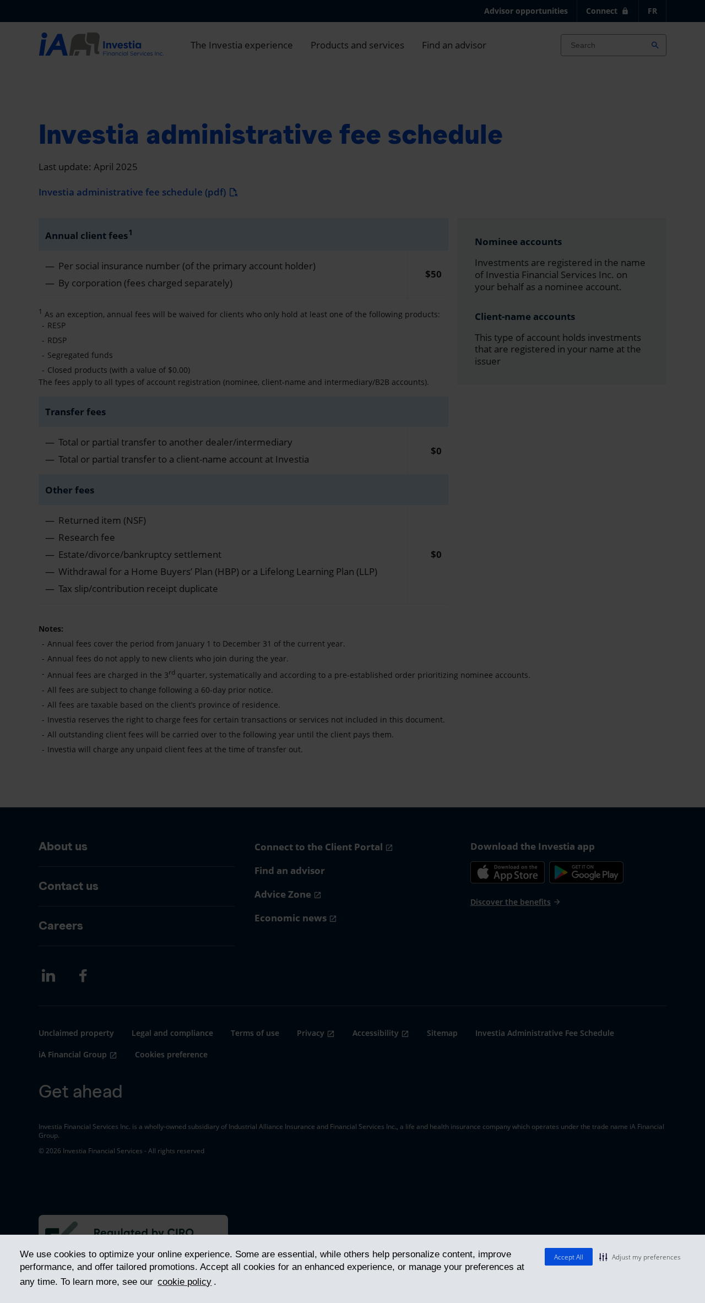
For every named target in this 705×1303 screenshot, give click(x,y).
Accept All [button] (568, 1257)
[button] (640, 1257)
